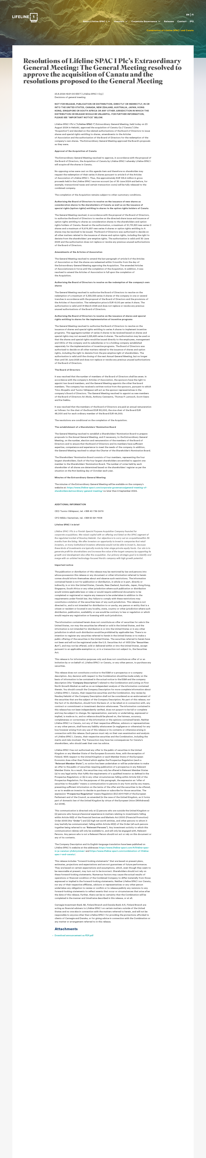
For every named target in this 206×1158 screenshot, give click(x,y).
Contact (181, 21)
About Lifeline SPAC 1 (95, 21)
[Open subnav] (109, 21)
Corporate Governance (144, 21)
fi (193, 15)
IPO (192, 21)
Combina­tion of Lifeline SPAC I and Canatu (170, 30)
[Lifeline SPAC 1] (25, 17)
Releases (169, 21)
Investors (119, 21)
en (187, 15)
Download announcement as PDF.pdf (74, 935)
